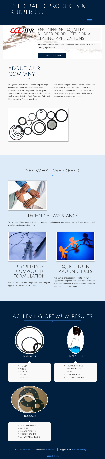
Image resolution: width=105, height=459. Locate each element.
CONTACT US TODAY (52, 55)
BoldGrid (26, 449)
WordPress (50, 449)
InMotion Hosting (79, 449)
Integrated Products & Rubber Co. (47, 9)
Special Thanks (53, 456)
